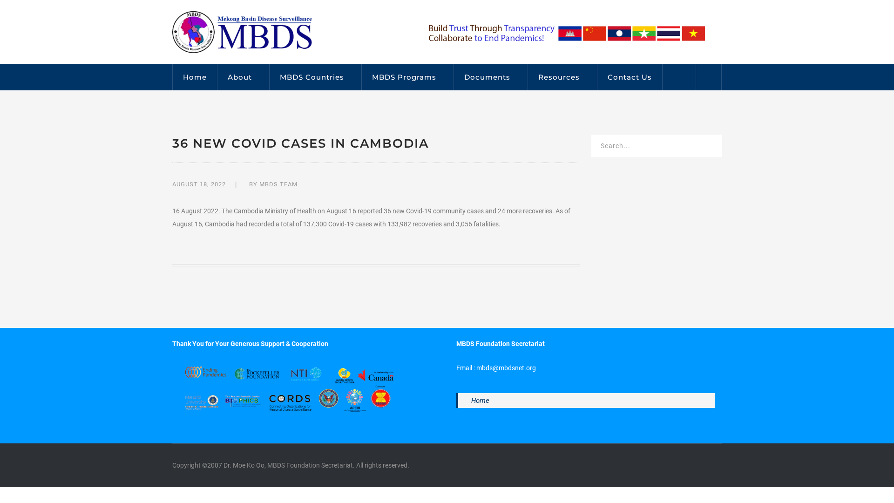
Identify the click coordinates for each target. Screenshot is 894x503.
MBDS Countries (312, 77)
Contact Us (630, 77)
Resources (559, 77)
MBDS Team (278, 184)
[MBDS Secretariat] (242, 31)
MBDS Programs (404, 77)
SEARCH (708, 147)
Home (195, 77)
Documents (487, 77)
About (240, 77)
